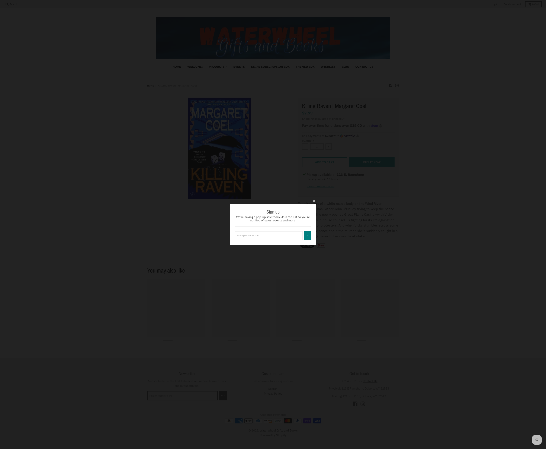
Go (307, 235)
